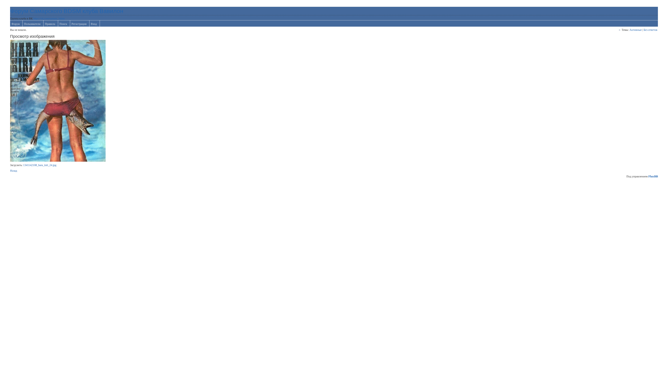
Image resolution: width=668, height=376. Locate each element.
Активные (635, 29)
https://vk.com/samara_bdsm (49, 18)
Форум (15, 23)
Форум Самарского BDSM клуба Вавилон (66, 11)
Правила (50, 23)
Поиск (63, 23)
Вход (94, 23)
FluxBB (653, 176)
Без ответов (650, 29)
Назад (13, 170)
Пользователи (32, 23)
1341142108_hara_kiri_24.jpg (39, 165)
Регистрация (78, 23)
